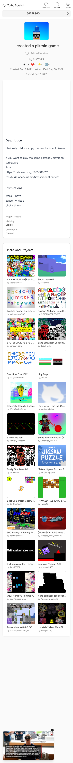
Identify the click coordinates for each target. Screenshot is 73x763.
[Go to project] (68, 13)
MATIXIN (38, 59)
